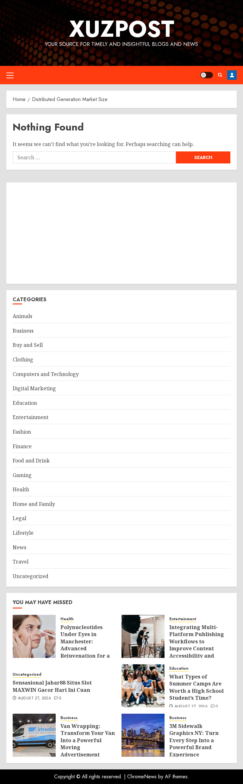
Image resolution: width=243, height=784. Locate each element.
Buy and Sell (28, 344)
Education (25, 402)
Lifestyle (23, 532)
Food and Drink (31, 460)
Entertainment (30, 417)
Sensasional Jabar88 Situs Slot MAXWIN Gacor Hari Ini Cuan (52, 686)
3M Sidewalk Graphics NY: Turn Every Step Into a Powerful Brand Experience (194, 740)
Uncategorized (30, 576)
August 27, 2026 (34, 698)
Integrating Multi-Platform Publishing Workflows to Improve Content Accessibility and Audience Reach (196, 645)
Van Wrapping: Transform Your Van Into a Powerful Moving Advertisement (87, 740)
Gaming (22, 475)
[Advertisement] (121, 233)
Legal (19, 518)
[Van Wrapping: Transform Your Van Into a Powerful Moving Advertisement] (34, 735)
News (19, 547)
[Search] (220, 75)
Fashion (22, 431)
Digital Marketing (34, 388)
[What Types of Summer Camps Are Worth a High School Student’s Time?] (143, 685)
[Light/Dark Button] (206, 75)
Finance (22, 446)
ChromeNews (142, 776)
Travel (20, 561)
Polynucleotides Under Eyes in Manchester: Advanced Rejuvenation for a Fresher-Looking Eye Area (85, 648)
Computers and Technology (46, 374)
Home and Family (34, 503)
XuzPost (121, 28)
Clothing (23, 359)
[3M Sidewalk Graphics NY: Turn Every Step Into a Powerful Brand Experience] (143, 735)
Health (21, 489)
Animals (22, 316)
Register (232, 75)
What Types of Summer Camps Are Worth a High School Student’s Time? (196, 687)
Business (23, 330)
